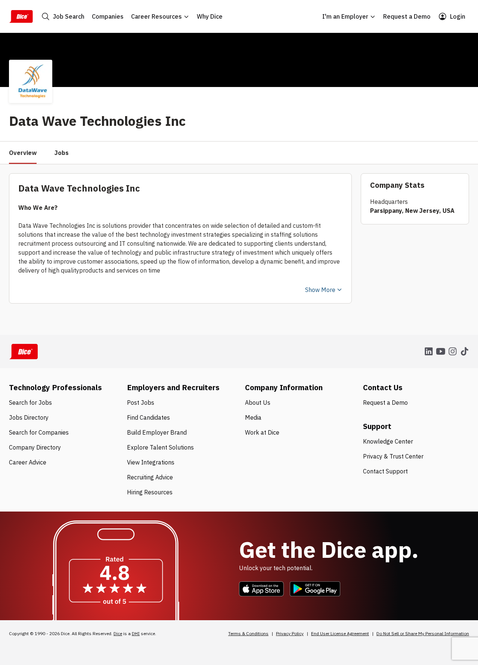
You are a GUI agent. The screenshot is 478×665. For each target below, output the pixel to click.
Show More (320, 289)
